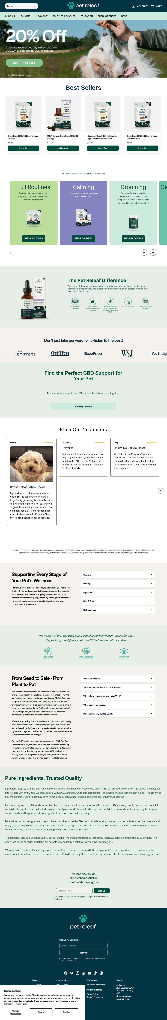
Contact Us (120, 984)
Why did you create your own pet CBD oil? (102, 696)
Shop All (10, 16)
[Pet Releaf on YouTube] (89, 973)
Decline (66, 1012)
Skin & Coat (88, 601)
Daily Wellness (90, 609)
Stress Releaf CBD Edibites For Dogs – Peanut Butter (142, 137)
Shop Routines (34, 238)
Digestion (87, 592)
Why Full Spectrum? (92, 678)
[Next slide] (153, 253)
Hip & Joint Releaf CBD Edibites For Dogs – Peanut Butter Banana (102, 137)
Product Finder (107, 16)
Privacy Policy (21, 1003)
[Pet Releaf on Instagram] (77, 973)
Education (87, 16)
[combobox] (21, 6)
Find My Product (83, 406)
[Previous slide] (144, 253)
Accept (41, 1012)
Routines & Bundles (64, 16)
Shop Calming (83, 238)
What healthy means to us (94, 704)
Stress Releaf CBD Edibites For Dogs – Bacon (23, 137)
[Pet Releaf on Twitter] (71, 973)
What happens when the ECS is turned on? (102, 687)
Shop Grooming (133, 238)
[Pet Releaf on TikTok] (95, 973)
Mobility (86, 583)
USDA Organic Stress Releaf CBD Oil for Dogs (62, 137)
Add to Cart (23, 148)
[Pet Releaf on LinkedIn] (83, 973)
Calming (25, 16)
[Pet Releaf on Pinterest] (101, 973)
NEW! (124, 16)
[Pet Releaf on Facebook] (65, 973)
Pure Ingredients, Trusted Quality (98, 713)
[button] (10, 253)
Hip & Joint (41, 16)
